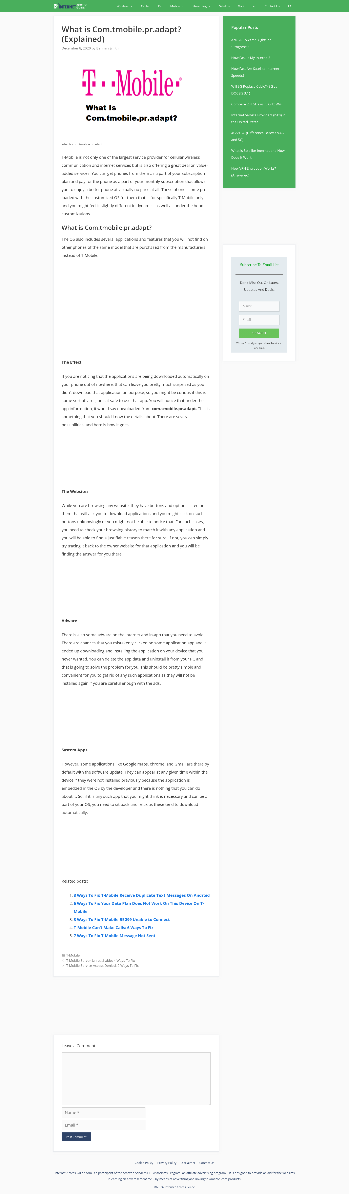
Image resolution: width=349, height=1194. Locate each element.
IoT (254, 6)
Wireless (122, 6)
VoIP (241, 6)
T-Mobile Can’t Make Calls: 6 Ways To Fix (114, 927)
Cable (145, 6)
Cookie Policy (144, 1163)
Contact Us (272, 6)
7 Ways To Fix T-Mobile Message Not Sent (115, 935)
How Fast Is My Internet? (250, 57)
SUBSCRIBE (259, 333)
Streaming (199, 6)
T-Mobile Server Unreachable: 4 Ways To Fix (100, 960)
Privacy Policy (167, 1163)
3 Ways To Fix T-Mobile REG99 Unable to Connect (122, 919)
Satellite (224, 6)
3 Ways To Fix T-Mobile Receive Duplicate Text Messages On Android (142, 895)
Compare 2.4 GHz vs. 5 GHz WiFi (256, 104)
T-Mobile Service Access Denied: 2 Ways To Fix (102, 965)
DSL (159, 6)
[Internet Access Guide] (71, 6)
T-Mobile (73, 955)
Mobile (175, 6)
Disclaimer (188, 1163)
